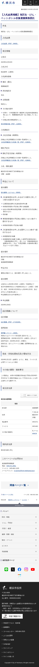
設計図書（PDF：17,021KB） (11, 322)
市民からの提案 (8, 640)
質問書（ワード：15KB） (9, 333)
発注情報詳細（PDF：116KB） (11, 124)
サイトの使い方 (8, 656)
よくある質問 (7, 635)
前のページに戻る (8, 494)
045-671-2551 (11, 466)
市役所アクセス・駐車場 (11, 623)
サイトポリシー (8, 652)
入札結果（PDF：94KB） (9, 43)
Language (6, 644)
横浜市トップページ (13, 500)
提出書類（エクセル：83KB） (11, 192)
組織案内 (6, 627)
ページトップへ (19, 505)
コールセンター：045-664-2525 (14, 631)
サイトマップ (7, 648)
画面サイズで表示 (32, 395)
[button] (25, 3)
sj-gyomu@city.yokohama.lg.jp (24, 471)
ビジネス (24, 500)
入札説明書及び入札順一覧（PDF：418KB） (16, 142)
